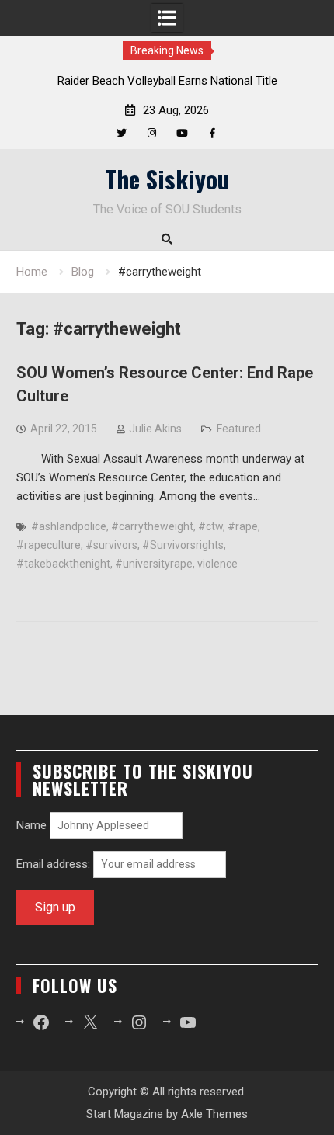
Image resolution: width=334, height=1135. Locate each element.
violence (217, 563)
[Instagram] (151, 133)
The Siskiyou (167, 178)
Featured (239, 428)
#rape (243, 526)
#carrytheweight (152, 526)
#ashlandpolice (68, 526)
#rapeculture (48, 545)
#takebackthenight (63, 563)
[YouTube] (182, 133)
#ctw (210, 526)
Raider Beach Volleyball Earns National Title (167, 81)
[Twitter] (121, 133)
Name (31, 825)
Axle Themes (214, 1114)
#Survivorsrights (183, 545)
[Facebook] (212, 133)
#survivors (111, 545)
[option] (167, 80)
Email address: (54, 864)
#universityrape (154, 563)
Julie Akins (155, 428)
